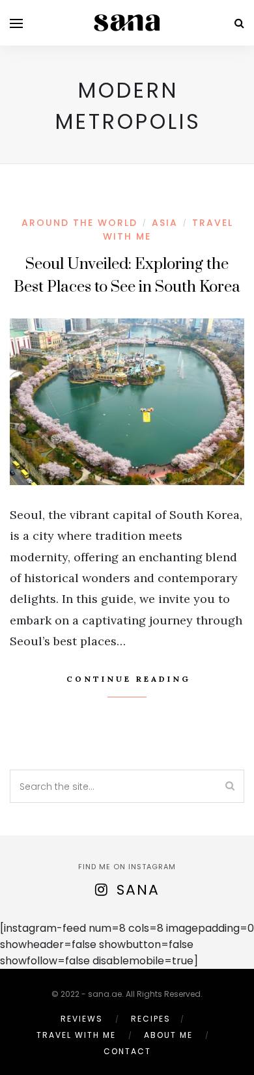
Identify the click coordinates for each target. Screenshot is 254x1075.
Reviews (82, 1018)
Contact (127, 1051)
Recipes (151, 1018)
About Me (168, 1034)
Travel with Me (76, 1034)
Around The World (79, 222)
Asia (165, 222)
